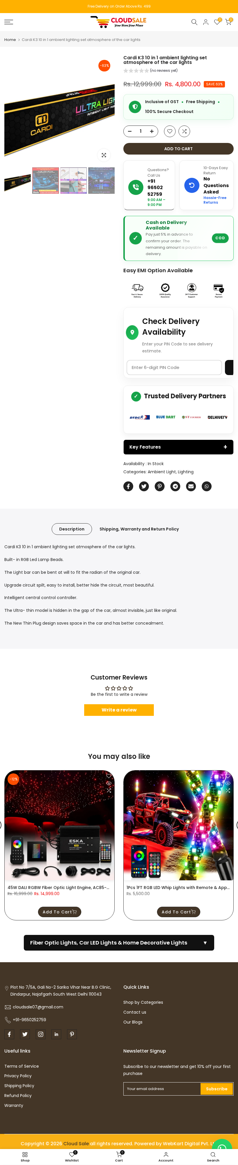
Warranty (13, 1105)
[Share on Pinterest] (160, 486)
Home (10, 40)
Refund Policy (18, 1095)
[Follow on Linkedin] (56, 1034)
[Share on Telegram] (175, 486)
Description (71, 529)
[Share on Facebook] (128, 486)
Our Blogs (133, 1022)
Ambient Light (162, 472)
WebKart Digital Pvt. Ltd (190, 1143)
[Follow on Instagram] (41, 1034)
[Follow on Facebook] (9, 1034)
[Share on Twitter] (144, 486)
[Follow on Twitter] (25, 1034)
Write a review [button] (119, 710)
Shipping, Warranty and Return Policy (139, 529)
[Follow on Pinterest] (72, 1034)
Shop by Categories (143, 1002)
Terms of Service (21, 1066)
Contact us (134, 1012)
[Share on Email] (191, 486)
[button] (150, 71)
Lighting (186, 472)
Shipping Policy (19, 1086)
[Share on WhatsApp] (207, 486)
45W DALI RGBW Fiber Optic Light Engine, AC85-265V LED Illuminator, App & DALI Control (100, 887)
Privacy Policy (18, 1076)
